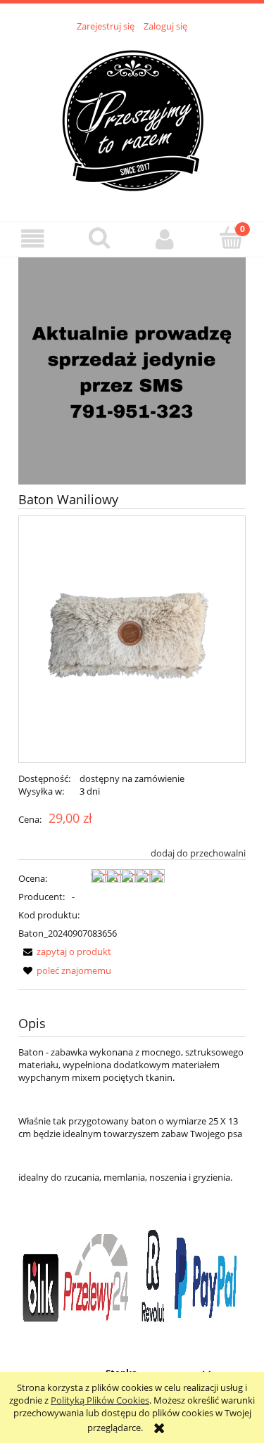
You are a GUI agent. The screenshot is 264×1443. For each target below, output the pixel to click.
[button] (33, 238)
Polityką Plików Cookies (100, 1400)
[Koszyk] (231, 237)
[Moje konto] (165, 238)
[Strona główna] (132, 119)
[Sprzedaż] (132, 370)
